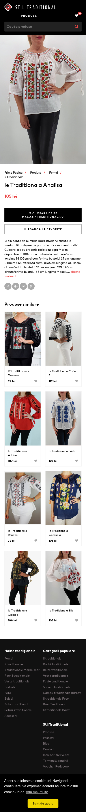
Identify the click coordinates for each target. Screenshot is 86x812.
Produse (29, 16)
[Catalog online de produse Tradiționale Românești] (43, 7)
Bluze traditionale (55, 670)
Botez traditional (16, 704)
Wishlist (48, 738)
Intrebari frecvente (56, 755)
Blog (46, 743)
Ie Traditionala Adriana (17, 453)
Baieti (8, 698)
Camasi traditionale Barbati (62, 693)
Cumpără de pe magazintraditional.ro (43, 215)
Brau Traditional (54, 704)
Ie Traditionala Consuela (58, 533)
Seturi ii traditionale (18, 710)
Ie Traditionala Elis (61, 610)
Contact (49, 749)
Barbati (9, 687)
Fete (7, 693)
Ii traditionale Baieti (56, 710)
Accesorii (10, 716)
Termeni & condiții (55, 760)
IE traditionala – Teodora (18, 373)
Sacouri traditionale (56, 687)
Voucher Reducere (56, 766)
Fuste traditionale (55, 681)
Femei (53, 172)
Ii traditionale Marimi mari (22, 670)
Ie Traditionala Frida (62, 451)
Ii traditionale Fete (56, 698)
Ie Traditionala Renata (17, 533)
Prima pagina (13, 172)
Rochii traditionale (17, 675)
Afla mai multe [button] (37, 792)
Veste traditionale (17, 681)
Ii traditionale (13, 177)
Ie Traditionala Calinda (17, 612)
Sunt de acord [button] (43, 803)
